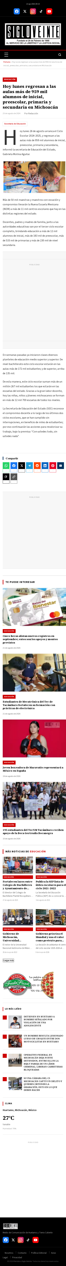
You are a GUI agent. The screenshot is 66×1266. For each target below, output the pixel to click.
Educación (10, 79)
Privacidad (17, 1257)
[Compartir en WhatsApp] (6, 465)
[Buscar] (59, 54)
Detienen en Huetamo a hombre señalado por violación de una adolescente (39, 1021)
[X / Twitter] (25, 11)
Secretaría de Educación (15, 124)
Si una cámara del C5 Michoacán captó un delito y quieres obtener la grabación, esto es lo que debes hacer (43, 1084)
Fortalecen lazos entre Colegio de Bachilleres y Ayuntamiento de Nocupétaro (17, 887)
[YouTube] (49, 11)
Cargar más (8, 960)
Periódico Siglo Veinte (23, 1261)
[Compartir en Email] (60, 465)
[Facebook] (17, 11)
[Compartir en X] (21, 465)
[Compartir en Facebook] (13, 465)
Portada (6, 62)
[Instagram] (33, 11)
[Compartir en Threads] (6, 476)
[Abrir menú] (6, 54)
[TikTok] (41, 11)
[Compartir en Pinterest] (52, 465)
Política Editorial (39, 1252)
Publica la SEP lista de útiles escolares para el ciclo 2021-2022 (51, 885)
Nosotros (9, 1252)
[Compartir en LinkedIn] (45, 465)
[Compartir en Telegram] (29, 465)
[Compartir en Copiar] (13, 476)
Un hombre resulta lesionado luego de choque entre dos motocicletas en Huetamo (43, 1038)
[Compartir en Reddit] (37, 465)
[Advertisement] (33, 303)
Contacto (22, 1252)
